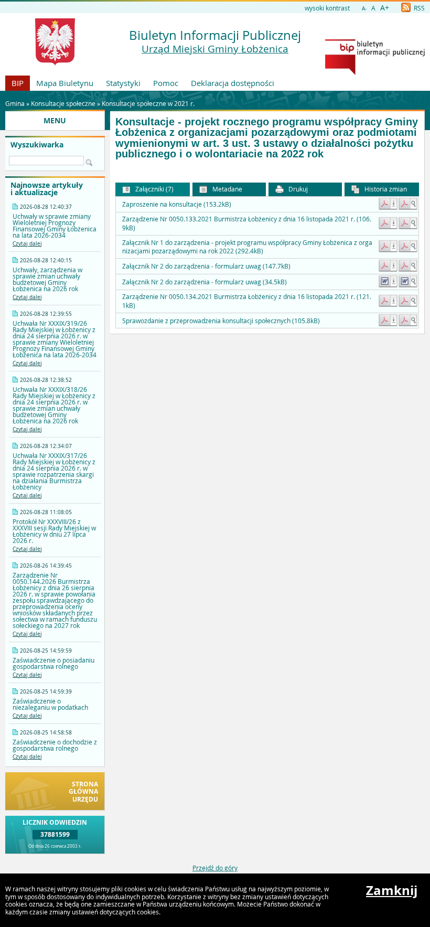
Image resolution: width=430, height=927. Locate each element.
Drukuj (297, 189)
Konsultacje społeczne (63, 103)
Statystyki (123, 83)
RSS (418, 8)
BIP (18, 83)
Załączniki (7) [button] (154, 189)
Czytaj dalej (27, 243)
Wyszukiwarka (36, 144)
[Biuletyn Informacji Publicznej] (375, 72)
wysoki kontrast (327, 8)
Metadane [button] (226, 189)
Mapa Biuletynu (64, 83)
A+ (384, 8)
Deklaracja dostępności (232, 83)
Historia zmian (385, 189)
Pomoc (165, 83)
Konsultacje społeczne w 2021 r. (148, 103)
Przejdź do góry (215, 868)
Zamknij (391, 890)
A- (364, 8)
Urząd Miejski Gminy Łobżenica (215, 49)
